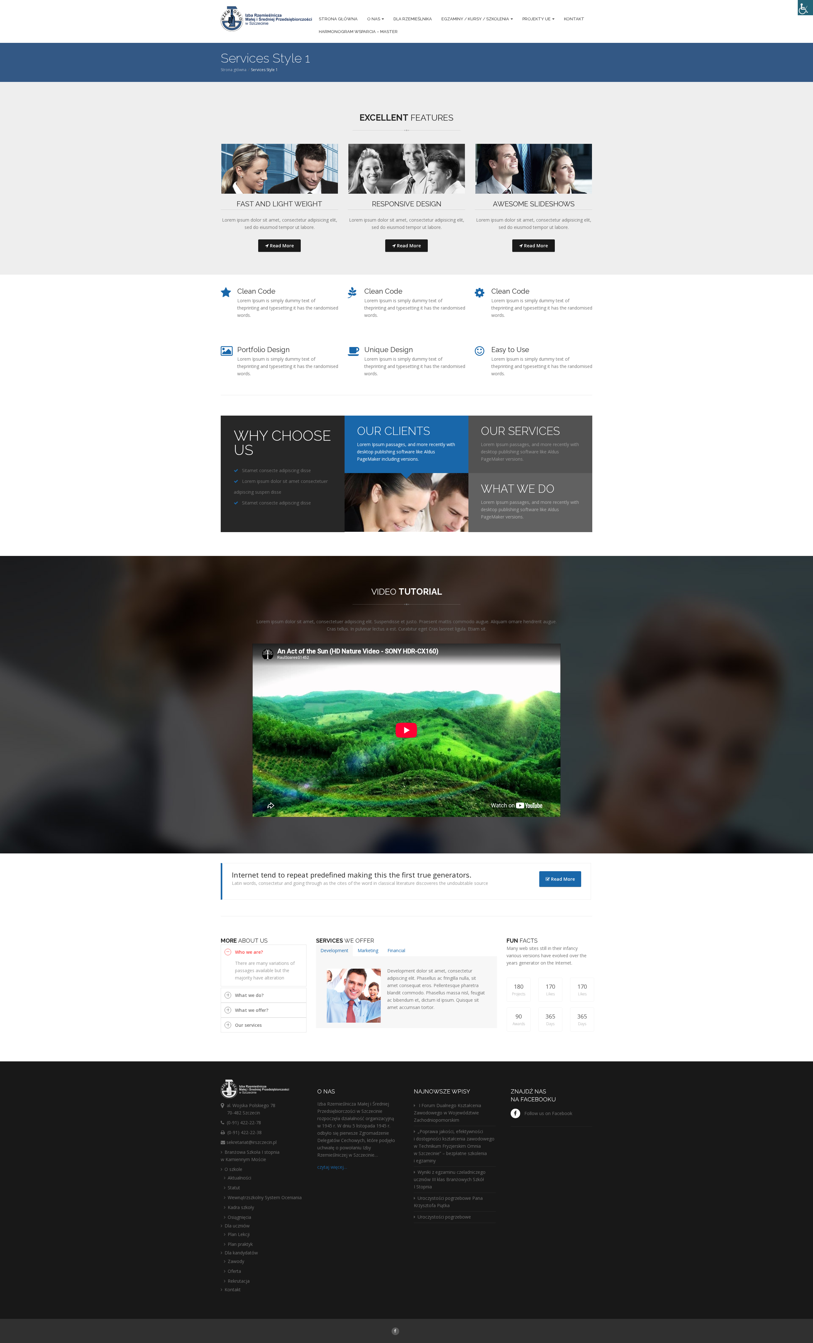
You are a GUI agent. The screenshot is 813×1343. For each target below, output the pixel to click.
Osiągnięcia (239, 1217)
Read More (281, 246)
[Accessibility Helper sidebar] (805, 7)
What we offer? (251, 1010)
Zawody (236, 1261)
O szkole (233, 1169)
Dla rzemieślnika (412, 19)
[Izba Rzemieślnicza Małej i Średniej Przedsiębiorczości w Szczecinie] (266, 19)
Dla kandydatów (241, 1253)
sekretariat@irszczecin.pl (251, 1142)
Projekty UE (536, 19)
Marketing (368, 950)
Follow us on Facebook (548, 1113)
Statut (234, 1188)
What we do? (249, 995)
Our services (248, 1025)
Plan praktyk (240, 1244)
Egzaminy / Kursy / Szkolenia (475, 19)
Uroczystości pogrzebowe (444, 1217)
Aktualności (239, 1178)
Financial (396, 950)
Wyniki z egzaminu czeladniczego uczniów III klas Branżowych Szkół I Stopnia (450, 1179)
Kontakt (574, 19)
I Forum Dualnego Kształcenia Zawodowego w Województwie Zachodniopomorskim (447, 1112)
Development (334, 950)
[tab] (334, 950)
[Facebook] (395, 1330)
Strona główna (338, 19)
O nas (373, 19)
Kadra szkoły (241, 1207)
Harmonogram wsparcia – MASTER (358, 31)
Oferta (234, 1271)
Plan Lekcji (239, 1234)
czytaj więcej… (332, 1167)
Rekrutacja (239, 1281)
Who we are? (249, 952)
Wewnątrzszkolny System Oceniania (265, 1197)
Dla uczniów (237, 1226)
